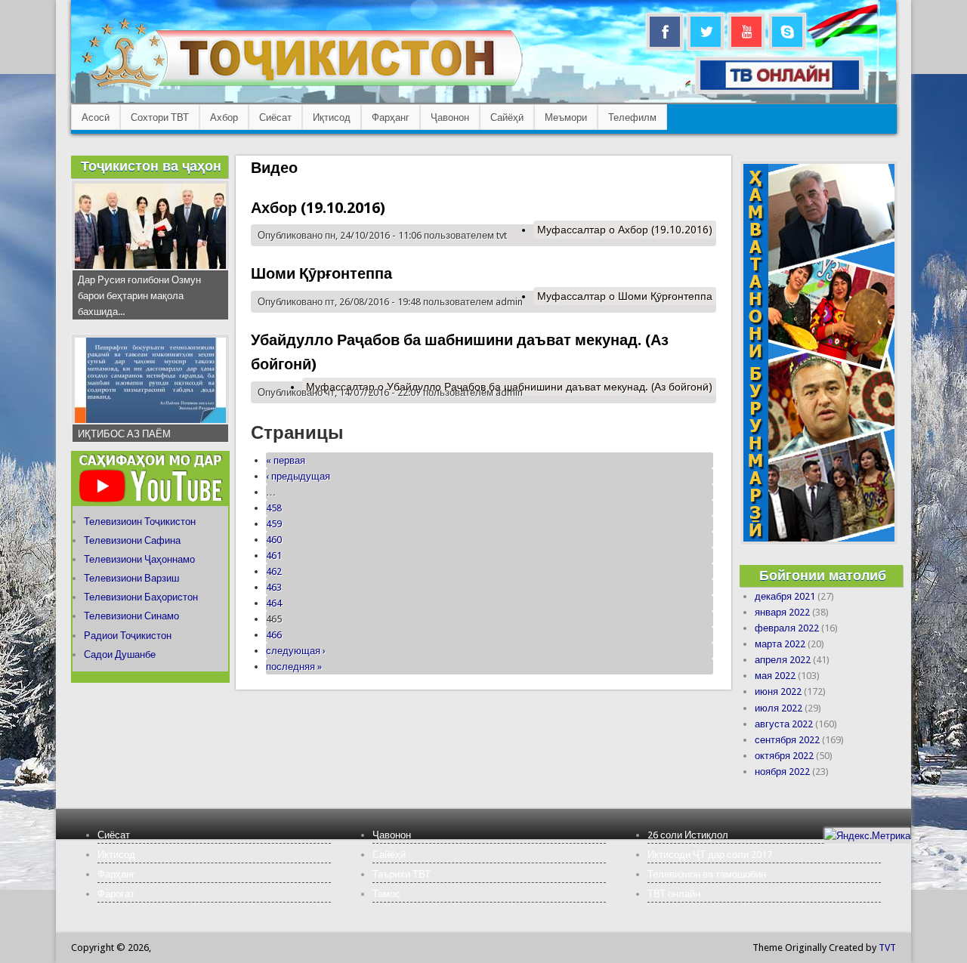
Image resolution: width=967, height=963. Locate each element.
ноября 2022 (782, 771)
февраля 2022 (787, 628)
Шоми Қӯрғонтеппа (321, 273)
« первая (285, 460)
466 (274, 634)
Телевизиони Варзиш (131, 578)
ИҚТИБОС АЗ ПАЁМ (124, 434)
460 (274, 539)
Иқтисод (332, 117)
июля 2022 (778, 708)
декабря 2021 (785, 596)
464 (274, 603)
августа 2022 (784, 724)
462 (274, 571)
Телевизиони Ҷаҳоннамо (139, 559)
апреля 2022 (783, 659)
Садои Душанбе (120, 654)
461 (274, 555)
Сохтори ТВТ (160, 117)
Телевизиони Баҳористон (141, 597)
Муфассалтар (624, 230)
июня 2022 (778, 691)
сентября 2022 (787, 739)
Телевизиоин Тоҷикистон (140, 521)
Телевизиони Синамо (131, 616)
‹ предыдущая (298, 476)
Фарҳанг (390, 117)
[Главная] (302, 87)
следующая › (296, 650)
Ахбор (224, 117)
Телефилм (632, 117)
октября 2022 (784, 755)
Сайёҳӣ (507, 117)
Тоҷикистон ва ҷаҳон (151, 166)
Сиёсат (275, 117)
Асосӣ (96, 117)
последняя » (294, 666)
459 (274, 523)
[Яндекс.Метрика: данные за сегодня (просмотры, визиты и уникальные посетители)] (867, 836)
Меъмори (566, 117)
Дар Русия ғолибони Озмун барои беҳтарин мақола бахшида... (139, 295)
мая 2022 (775, 675)
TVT (887, 947)
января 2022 (782, 612)
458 (274, 508)
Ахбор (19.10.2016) (318, 208)
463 (274, 587)
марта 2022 (780, 644)
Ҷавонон (450, 117)
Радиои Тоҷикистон (127, 635)
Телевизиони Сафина (132, 540)
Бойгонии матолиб (822, 575)
